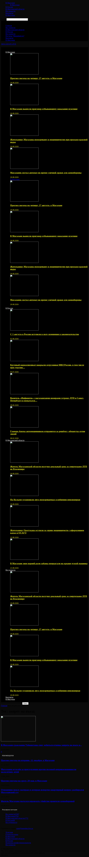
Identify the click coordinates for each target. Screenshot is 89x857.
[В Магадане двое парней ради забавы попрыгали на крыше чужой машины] (24, 559)
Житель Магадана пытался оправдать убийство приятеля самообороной (38, 801)
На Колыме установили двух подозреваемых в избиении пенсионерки (45, 499)
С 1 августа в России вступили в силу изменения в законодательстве (44, 334)
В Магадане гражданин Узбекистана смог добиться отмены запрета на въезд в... (41, 745)
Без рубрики (11, 822)
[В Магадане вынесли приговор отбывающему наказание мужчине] (24, 104)
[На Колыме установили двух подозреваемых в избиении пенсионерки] (24, 495)
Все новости (10, 11)
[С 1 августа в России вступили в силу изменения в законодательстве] (24, 330)
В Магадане (10, 3)
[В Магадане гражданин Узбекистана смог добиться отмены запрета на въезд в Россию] (18, 741)
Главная (9, 26)
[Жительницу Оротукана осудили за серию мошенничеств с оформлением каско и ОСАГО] (24, 526)
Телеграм (9, 832)
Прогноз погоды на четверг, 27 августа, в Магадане (36, 78)
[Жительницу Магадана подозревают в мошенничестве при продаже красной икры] (24, 135)
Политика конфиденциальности (18, 843)
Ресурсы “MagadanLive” (15, 36)
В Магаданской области (15, 9)
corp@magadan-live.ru (24, 828)
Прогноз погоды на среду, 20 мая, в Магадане (24, 781)
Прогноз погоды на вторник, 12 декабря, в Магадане (28, 760)
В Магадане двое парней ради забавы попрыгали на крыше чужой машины (48, 563)
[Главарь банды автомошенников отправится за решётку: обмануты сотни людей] (24, 427)
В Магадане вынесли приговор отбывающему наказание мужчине (43, 109)
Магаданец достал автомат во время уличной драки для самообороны (45, 172)
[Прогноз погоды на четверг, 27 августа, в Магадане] (24, 74)
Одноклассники (12, 834)
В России (9, 7)
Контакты (9, 13)
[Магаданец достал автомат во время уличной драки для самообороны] (24, 168)
